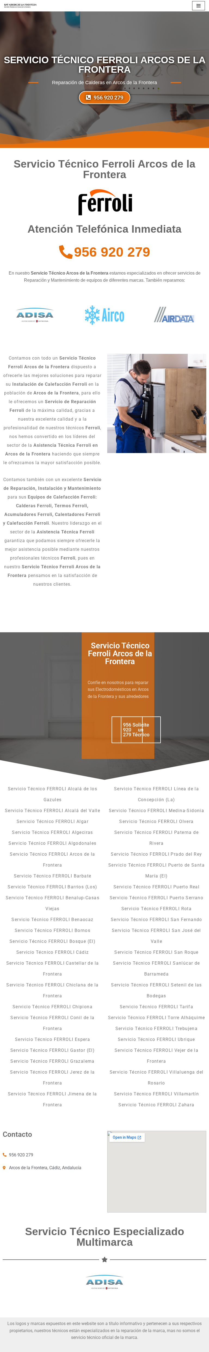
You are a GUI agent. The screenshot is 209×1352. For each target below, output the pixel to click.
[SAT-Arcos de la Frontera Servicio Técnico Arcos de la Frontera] (20, 5)
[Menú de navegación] (198, 5)
